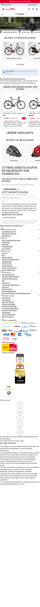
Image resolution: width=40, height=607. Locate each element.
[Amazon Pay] (33, 331)
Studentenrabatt (7, 262)
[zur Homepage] (10, 9)
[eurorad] (17, 331)
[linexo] (11, 331)
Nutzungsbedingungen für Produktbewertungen (16, 293)
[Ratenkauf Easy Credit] (6, 340)
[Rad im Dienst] (33, 327)
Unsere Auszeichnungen (9, 268)
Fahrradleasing (6, 236)
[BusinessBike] (22, 323)
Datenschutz (6, 283)
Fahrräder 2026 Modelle (9, 306)
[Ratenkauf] (27, 336)
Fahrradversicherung (8, 274)
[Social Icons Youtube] (20, 411)
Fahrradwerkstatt (7, 246)
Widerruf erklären (7, 289)
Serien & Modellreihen (8, 314)
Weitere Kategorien (8, 317)
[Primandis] (25, 327)
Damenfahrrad (6, 298)
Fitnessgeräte (6, 312)
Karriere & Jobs (6, 264)
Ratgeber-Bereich (7, 257)
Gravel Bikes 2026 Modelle (10, 308)
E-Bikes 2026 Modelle (8, 304)
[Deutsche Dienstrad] (31, 323)
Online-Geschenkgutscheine (10, 259)
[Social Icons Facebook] (20, 404)
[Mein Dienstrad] (7, 327)
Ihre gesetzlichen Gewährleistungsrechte (12, 79)
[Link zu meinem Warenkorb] (37, 9)
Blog (3, 255)
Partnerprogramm (7, 266)
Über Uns (5, 253)
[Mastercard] (13, 336)
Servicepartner (6, 249)
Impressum (5, 287)
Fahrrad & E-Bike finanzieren (10, 276)
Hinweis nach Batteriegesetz (11, 285)
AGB (3, 281)
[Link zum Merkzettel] (33, 9)
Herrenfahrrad (6, 300)
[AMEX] (20, 336)
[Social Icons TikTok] (20, 425)
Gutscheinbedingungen (9, 291)
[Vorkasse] (15, 340)
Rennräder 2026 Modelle (9, 310)
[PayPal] (24, 331)
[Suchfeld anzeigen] (29, 9)
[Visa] (6, 336)
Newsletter (5, 244)
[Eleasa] (16, 327)
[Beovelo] (5, 331)
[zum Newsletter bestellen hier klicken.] (4, 201)
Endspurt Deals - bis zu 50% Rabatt (20, 1)
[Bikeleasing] (14, 323)
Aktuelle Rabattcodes (8, 270)
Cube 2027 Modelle (8, 302)
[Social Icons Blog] (20, 432)
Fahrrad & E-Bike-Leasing (9, 279)
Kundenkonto (6, 242)
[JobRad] (6, 323)
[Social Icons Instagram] (20, 418)
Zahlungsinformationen (9, 234)
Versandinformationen (9, 232)
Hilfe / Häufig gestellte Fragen (11, 240)
